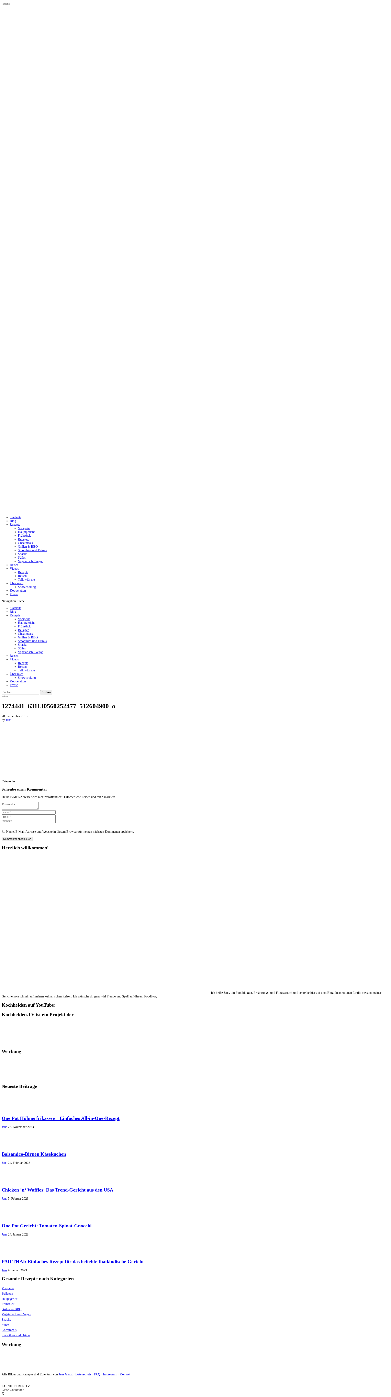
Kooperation (18, 590)
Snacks (22, 554)
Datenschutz (83, 1374)
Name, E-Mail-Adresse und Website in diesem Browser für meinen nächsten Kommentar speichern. (70, 831)
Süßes (22, 557)
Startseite (15, 517)
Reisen (14, 565)
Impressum (110, 1374)
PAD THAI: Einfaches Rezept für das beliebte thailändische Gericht (73, 1261)
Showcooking (27, 587)
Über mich (16, 583)
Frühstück (24, 535)
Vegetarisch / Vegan (30, 561)
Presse (14, 594)
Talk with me (26, 579)
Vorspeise (24, 528)
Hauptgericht (26, 532)
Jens (8, 720)
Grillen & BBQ (28, 546)
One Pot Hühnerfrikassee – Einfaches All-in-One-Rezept (61, 1118)
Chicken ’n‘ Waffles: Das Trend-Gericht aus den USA (57, 1190)
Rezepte (15, 524)
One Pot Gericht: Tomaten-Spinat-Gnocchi (47, 1225)
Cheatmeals (25, 543)
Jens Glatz (65, 1374)
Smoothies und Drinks (32, 550)
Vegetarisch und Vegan (16, 1314)
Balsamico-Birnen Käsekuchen (34, 1154)
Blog (13, 521)
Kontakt (125, 1374)
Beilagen (23, 539)
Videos (14, 568)
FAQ (97, 1374)
